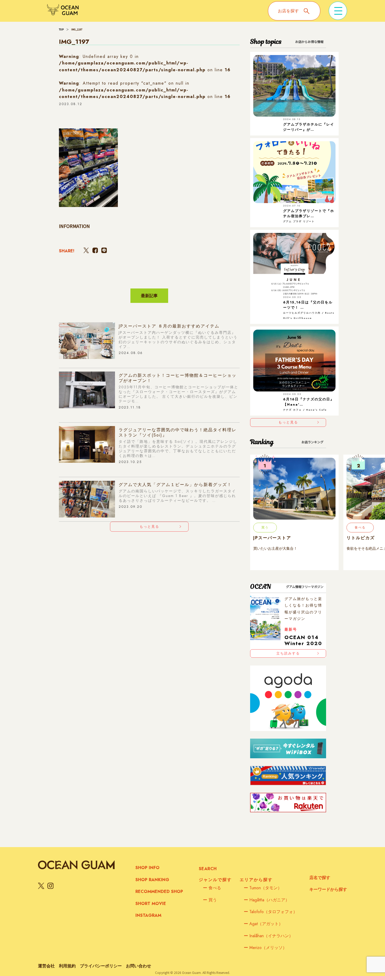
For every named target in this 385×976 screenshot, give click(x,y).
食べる (212, 888)
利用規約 (67, 966)
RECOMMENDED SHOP (159, 891)
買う (210, 900)
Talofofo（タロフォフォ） (270, 912)
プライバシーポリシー (101, 966)
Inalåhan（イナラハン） (268, 936)
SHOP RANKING (152, 880)
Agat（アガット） (263, 924)
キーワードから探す (328, 889)
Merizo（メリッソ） (265, 948)
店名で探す (319, 878)
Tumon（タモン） (263, 888)
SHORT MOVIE (150, 904)
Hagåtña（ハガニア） (266, 900)
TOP (61, 29)
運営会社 (46, 966)
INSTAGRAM (148, 915)
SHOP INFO (147, 868)
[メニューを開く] (338, 11)
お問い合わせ (138, 966)
